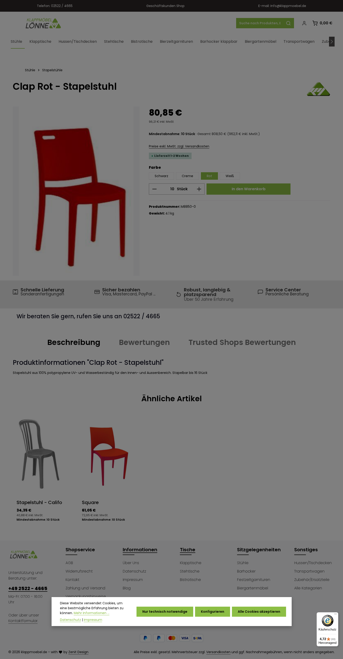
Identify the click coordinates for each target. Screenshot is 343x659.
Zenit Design (78, 652)
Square (90, 502)
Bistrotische (190, 579)
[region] (76, 191)
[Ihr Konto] (304, 23)
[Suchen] (288, 23)
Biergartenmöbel (252, 588)
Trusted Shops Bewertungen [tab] (242, 342)
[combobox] (259, 23)
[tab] (74, 342)
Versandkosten (218, 652)
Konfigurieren (212, 611)
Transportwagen (309, 571)
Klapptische (190, 563)
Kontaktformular (23, 620)
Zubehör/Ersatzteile (311, 579)
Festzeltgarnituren (253, 579)
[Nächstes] (332, 42)
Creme (187, 176)
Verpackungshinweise (86, 596)
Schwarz (161, 176)
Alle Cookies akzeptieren (259, 611)
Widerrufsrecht (79, 571)
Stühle (242, 563)
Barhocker (246, 571)
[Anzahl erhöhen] (199, 189)
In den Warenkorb (249, 189)
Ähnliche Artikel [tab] (171, 398)
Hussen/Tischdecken (313, 563)
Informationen (140, 549)
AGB (69, 563)
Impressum (133, 579)
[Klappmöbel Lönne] (318, 89)
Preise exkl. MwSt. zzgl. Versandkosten (179, 146)
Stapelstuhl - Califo (39, 502)
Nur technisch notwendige (164, 611)
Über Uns (131, 563)
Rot (209, 176)
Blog (127, 588)
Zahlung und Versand (85, 588)
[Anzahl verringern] (154, 189)
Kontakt (72, 579)
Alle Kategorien (308, 588)
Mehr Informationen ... (91, 613)
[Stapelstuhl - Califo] (76, 191)
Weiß (230, 176)
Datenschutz (134, 571)
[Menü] (335, 615)
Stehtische (190, 571)
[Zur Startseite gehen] (43, 23)
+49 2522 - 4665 (27, 588)
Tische (187, 549)
